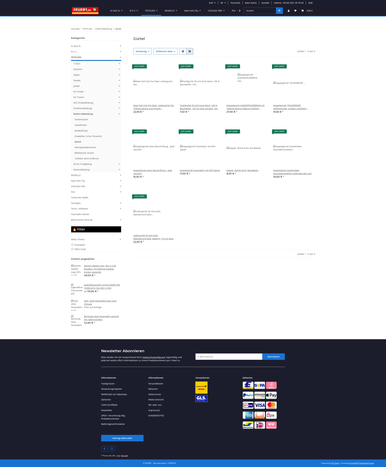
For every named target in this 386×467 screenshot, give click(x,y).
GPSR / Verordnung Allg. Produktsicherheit (113, 417)
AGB (310, 2)
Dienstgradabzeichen (85, 147)
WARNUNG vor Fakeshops (114, 394)
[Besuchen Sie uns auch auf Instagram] (112, 448)
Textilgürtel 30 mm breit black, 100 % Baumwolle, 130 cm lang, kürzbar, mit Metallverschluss (199, 107)
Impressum (154, 410)
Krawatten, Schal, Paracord (88, 136)
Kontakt (265, 2)
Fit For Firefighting (82, 164)
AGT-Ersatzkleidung (83, 102)
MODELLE (76, 175)
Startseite (235, 2)
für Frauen (78, 97)
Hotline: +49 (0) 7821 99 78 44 (289, 2)
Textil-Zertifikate (109, 404)
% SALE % (76, 46)
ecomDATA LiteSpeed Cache (362, 463)
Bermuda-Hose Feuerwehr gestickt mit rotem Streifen (101, 318)
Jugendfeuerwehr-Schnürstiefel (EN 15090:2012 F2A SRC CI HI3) (102, 286)
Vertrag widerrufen (122, 438)
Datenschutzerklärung (154, 357)
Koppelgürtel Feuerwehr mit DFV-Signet (200, 170)
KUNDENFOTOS (156, 415)
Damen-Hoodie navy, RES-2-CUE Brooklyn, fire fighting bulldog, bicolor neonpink (100, 269)
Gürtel (78, 141)
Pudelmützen (81, 119)
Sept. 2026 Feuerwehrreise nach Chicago (100, 302)
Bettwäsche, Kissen (84, 152)
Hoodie (77, 80)
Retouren (153, 388)
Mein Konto (251, 2)
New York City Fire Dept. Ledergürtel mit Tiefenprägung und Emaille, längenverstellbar (153, 107)
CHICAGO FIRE (78, 186)
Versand (124, 455)
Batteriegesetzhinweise (113, 424)
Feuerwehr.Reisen (80, 214)
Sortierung (141, 51)
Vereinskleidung (81, 169)
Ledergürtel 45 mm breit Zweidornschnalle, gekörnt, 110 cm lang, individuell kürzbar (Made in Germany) (153, 237)
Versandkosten (155, 383)
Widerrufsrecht (156, 399)
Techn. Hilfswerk (79, 208)
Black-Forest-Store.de (81, 219)
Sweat (76, 74)
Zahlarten (106, 399)
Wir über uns (155, 404)
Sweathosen (81, 125)
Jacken (76, 86)
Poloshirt (77, 69)
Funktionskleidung (82, 108)
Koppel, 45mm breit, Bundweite (242, 170)
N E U (74, 51)
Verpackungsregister (111, 388)
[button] (288, 10)
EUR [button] (211, 2)
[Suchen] (279, 10)
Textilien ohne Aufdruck (87, 158)
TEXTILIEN (76, 57)
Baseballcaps (81, 130)
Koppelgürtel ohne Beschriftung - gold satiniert (152, 172)
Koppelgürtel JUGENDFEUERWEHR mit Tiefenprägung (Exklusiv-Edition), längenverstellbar (245, 107)
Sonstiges (76, 203)
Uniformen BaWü (79, 197)
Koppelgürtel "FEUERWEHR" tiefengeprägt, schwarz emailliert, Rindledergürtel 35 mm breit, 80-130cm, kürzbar (293, 107)
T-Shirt (76, 63)
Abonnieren (273, 356)
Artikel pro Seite (164, 51)
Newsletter (106, 410)
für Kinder (78, 91)
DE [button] (221, 2)
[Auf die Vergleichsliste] (170, 67)
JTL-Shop (335, 463)
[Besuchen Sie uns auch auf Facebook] (104, 448)
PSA (73, 191)
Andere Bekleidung (83, 113)
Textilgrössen (108, 383)
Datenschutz (154, 394)
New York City (78, 180)
